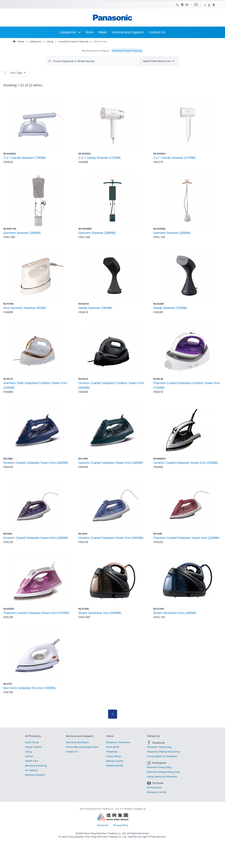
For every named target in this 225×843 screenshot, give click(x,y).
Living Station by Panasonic (162, 756)
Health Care (31, 760)
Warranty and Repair (77, 742)
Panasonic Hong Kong (159, 746)
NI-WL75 (8, 378)
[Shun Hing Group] (113, 817)
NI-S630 (7, 533)
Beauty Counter (115, 760)
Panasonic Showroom (118, 742)
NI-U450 (83, 458)
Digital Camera (33, 746)
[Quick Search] (196, 4)
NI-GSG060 (159, 228)
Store (89, 32)
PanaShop (111, 751)
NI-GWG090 (84, 228)
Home (21, 41)
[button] (205, 4)
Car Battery (31, 770)
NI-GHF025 (84, 153)
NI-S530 (82, 533)
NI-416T (7, 683)
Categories (68, 32)
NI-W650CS (159, 458)
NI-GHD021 (159, 153)
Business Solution (35, 774)
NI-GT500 (83, 608)
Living (50, 41)
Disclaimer (103, 825)
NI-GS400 (158, 303)
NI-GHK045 (9, 153)
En (187, 4)
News (102, 32)
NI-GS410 (83, 303)
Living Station (113, 756)
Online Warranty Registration (82, 746)
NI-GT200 (158, 608)
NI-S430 (157, 533)
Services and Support (128, 32)
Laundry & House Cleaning (74, 41)
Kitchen (29, 756)
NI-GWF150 (9, 228)
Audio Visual (32, 742)
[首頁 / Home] (112, 17)
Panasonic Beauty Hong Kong (163, 751)
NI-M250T (8, 608)
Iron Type (16, 73)
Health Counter (114, 765)
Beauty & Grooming (36, 765)
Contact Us (157, 32)
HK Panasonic (154, 787)
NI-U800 (8, 458)
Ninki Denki (112, 746)
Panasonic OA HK (156, 792)
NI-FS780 (8, 303)
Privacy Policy (120, 825)
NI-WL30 (158, 378)
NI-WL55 (83, 378)
